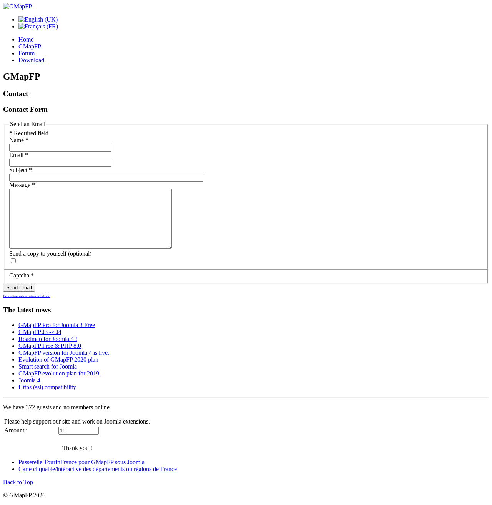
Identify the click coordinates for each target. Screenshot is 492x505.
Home (25, 39)
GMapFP (29, 46)
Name (18, 140)
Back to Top (18, 482)
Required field (28, 133)
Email (18, 155)
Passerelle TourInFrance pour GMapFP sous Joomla (81, 462)
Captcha (21, 275)
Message (22, 185)
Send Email (19, 288)
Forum (26, 53)
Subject (20, 170)
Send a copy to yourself (37, 253)
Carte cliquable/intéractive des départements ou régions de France (97, 469)
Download (31, 60)
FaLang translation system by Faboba (26, 296)
